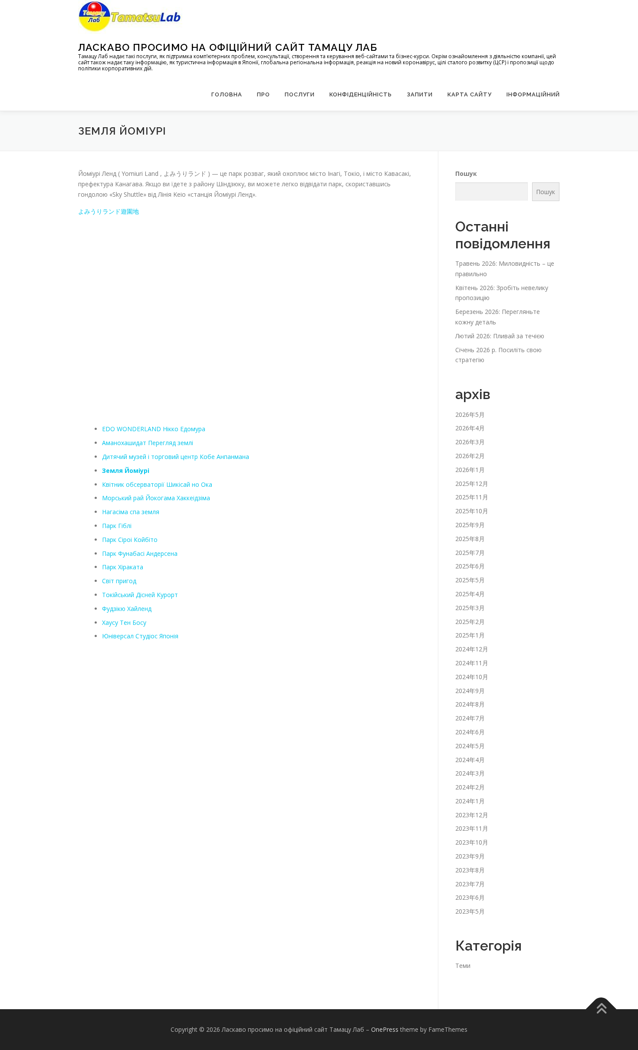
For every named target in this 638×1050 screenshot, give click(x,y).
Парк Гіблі (117, 526)
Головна (226, 94)
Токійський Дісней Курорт (140, 595)
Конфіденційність (360, 94)
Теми (462, 965)
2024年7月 (470, 718)
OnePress (384, 1029)
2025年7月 (470, 552)
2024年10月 (471, 677)
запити (420, 94)
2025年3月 (470, 608)
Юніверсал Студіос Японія (140, 636)
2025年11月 (471, 497)
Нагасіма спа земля (130, 512)
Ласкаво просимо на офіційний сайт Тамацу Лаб (227, 47)
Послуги (300, 94)
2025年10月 (471, 511)
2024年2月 (470, 787)
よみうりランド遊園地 (108, 211)
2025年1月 (470, 635)
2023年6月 (470, 897)
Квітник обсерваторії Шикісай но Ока (157, 484)
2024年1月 (470, 801)
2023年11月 (471, 828)
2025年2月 (470, 621)
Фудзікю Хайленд (126, 608)
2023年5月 (470, 911)
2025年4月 (470, 594)
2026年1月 (470, 470)
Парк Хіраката (122, 567)
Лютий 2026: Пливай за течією (499, 336)
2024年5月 (470, 746)
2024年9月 (470, 691)
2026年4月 (470, 428)
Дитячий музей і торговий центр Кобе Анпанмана (175, 456)
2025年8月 (470, 539)
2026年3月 (470, 442)
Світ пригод (119, 581)
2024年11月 (471, 663)
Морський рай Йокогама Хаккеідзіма (156, 498)
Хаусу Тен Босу (124, 622)
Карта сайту (469, 94)
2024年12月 (471, 649)
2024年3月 (470, 773)
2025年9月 (470, 525)
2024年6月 (470, 732)
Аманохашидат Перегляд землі (147, 443)
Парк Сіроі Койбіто (130, 539)
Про (263, 94)
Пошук (466, 173)
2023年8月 (470, 870)
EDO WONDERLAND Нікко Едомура (153, 429)
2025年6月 (470, 566)
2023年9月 (470, 856)
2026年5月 (470, 414)
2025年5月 (470, 580)
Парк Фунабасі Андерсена (140, 553)
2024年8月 (470, 704)
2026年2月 (470, 456)
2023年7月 (470, 884)
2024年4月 (470, 760)
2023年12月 (471, 815)
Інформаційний (533, 94)
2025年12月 (471, 483)
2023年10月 (471, 842)
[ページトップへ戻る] (601, 1009)
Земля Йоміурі (125, 470)
